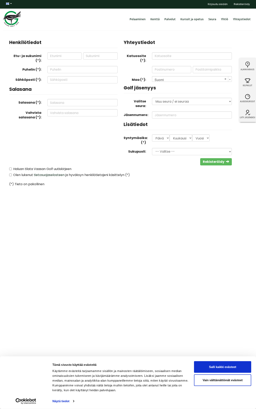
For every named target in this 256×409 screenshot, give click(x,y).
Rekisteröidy (242, 4)
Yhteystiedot (242, 19)
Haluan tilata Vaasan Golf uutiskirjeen (42, 169)
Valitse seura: (140, 103)
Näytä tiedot (60, 401)
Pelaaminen (138, 19)
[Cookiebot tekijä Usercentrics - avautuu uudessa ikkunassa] (25, 401)
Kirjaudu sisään (218, 4)
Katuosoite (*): (136, 58)
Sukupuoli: (137, 151)
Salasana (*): (29, 102)
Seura (212, 19)
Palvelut (170, 19)
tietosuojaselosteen (49, 175)
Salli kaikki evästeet (222, 367)
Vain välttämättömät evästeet (223, 380)
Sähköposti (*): (28, 79)
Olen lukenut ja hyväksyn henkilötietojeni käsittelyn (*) (71, 175)
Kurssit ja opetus (192, 19)
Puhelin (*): (31, 69)
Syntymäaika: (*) (136, 140)
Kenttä (155, 19)
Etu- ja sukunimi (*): (27, 58)
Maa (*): (139, 79)
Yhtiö (224, 19)
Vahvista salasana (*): (30, 115)
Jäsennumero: (136, 115)
